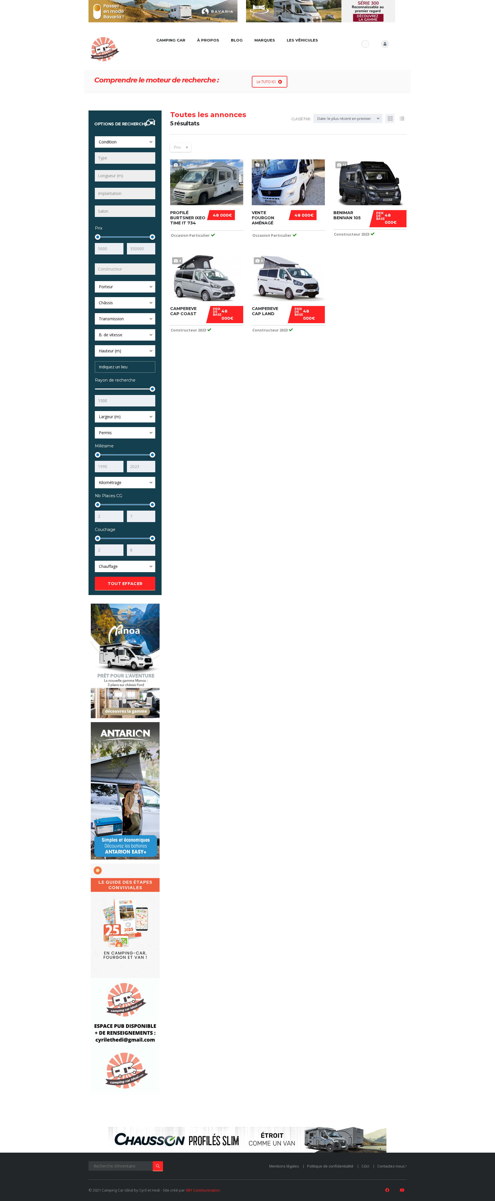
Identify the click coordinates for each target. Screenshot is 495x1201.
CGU (365, 1166)
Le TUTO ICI (266, 81)
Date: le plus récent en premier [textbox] (344, 118)
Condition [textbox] (108, 142)
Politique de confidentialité (330, 1166)
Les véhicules (302, 40)
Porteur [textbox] (106, 286)
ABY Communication (203, 1190)
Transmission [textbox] (111, 318)
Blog (237, 40)
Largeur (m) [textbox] (110, 416)
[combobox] (125, 142)
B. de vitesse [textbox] (110, 334)
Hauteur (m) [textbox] (110, 350)
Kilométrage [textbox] (110, 482)
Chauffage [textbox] (108, 566)
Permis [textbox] (105, 432)
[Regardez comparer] (365, 44)
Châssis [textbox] (106, 302)
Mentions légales (284, 1166)
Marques (264, 40)
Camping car (170, 40)
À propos (208, 40)
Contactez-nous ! (391, 1166)
